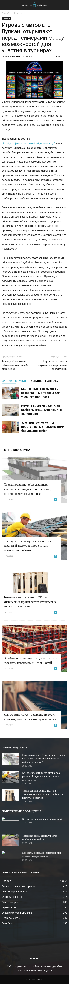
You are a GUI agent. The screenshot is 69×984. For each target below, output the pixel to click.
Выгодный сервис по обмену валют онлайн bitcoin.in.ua (15, 365)
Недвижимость (11, 918)
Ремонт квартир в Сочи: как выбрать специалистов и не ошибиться (41, 410)
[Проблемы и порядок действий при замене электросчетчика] (10, 857)
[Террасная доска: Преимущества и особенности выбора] (10, 840)
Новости (17, 13)
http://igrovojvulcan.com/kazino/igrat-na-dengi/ (28, 143)
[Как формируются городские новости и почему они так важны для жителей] (34, 705)
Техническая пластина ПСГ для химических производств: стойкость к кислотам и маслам (30, 601)
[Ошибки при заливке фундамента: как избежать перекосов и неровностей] (34, 648)
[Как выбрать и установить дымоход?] (10, 823)
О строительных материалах (19, 886)
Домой (5, 13)
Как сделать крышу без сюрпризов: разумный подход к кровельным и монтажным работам (28, 545)
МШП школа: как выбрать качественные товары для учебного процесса (41, 393)
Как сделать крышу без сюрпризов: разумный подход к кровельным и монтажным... (41, 776)
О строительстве (12, 896)
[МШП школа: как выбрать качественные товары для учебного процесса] (10, 393)
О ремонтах (9, 907)
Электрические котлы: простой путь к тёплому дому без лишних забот (42, 426)
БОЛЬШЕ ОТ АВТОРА (44, 381)
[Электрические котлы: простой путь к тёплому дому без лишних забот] (10, 427)
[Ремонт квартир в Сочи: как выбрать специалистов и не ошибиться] (10, 410)
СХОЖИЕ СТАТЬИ (14, 381)
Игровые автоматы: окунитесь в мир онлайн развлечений (52, 365)
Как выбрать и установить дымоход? (42, 818)
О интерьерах (10, 902)
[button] (64, 5)
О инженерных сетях (14, 891)
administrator (12, 56)
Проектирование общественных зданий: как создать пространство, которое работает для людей (27, 489)
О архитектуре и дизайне (17, 912)
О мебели (7, 923)
